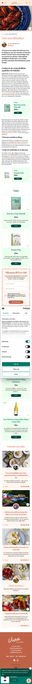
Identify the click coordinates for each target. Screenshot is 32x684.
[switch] (27, 346)
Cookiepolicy (16, 666)
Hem (3, 34)
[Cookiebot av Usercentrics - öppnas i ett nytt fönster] (23, 309)
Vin (16, 656)
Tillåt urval (16, 369)
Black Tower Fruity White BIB (16, 214)
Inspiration (22, 656)
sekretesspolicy (11, 294)
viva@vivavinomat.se (16, 652)
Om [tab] (26, 313)
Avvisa (16, 374)
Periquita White (13, 156)
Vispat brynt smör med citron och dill (16, 613)
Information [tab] (16, 313)
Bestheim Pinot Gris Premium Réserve (17, 143)
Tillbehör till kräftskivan (16, 586)
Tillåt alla (16, 364)
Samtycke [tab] (6, 313)
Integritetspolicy (16, 664)
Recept (12, 656)
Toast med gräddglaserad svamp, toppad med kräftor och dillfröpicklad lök (16, 475)
